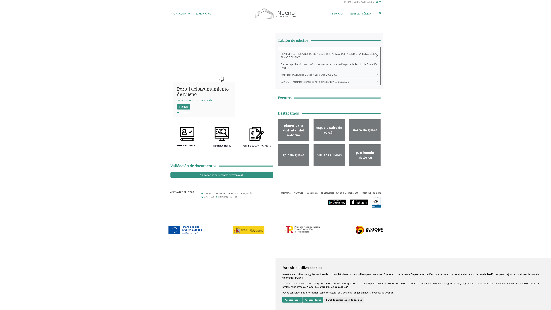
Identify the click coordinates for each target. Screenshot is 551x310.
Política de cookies (371, 193)
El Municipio (204, 13)
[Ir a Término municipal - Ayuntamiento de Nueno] (380, 2)
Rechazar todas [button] (313, 300)
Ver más (183, 106)
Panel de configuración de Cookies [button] (344, 300)
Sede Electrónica (360, 13)
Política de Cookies (383, 292)
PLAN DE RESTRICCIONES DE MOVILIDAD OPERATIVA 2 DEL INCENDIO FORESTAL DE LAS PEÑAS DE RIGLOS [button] (329, 55)
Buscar (380, 13)
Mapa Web (298, 193)
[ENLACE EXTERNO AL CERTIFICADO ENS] (376, 202)
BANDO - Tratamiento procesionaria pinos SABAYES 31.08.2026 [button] (315, 81)
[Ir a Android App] (338, 202)
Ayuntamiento (180, 13)
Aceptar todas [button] (292, 300)
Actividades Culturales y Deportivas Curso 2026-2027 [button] (309, 74)
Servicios (338, 13)
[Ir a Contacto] (377, 2)
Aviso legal (312, 193)
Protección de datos (331, 193)
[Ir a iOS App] (360, 202)
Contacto (286, 193)
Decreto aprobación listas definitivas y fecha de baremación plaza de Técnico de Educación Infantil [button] (329, 66)
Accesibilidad (351, 193)
